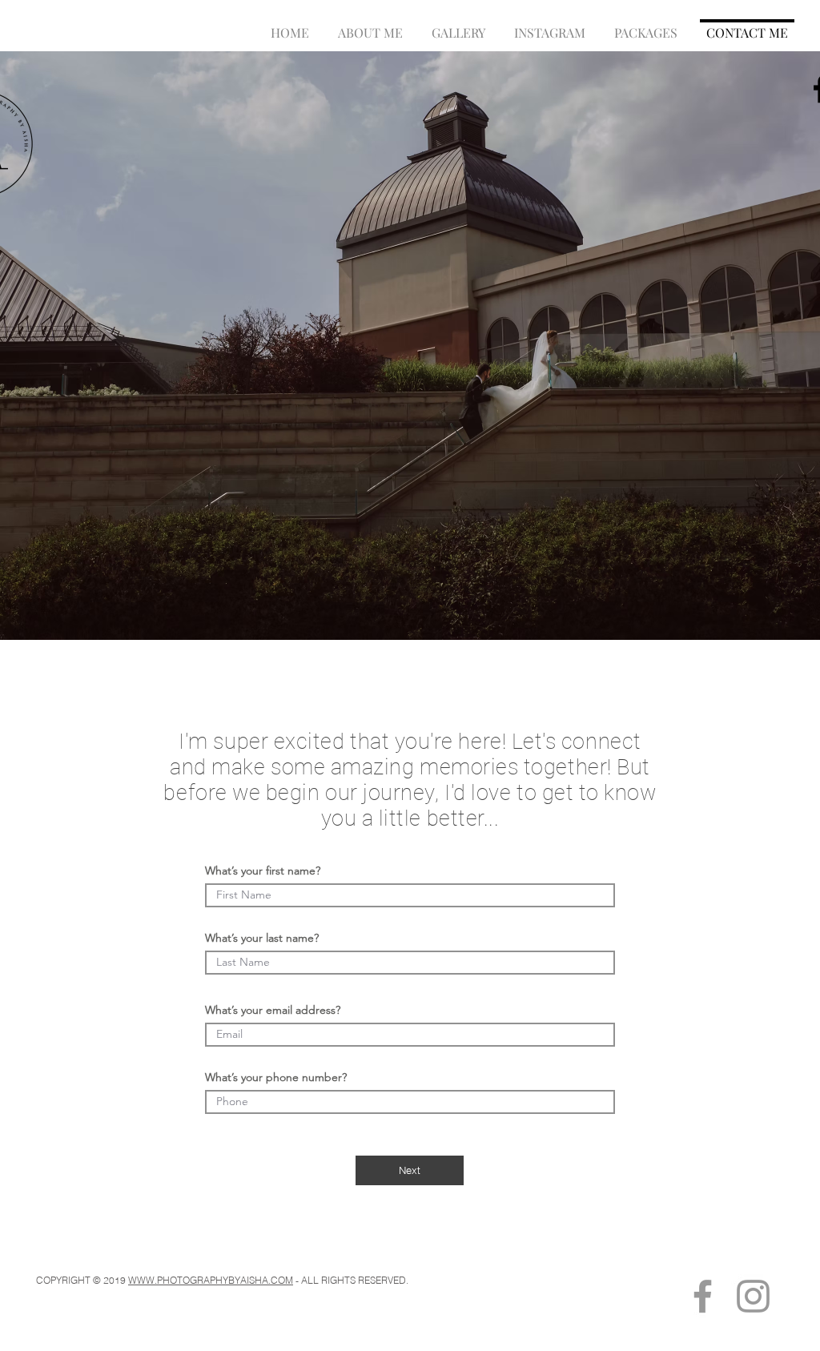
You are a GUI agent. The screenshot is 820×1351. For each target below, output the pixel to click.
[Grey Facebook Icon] (703, 1296)
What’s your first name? (262, 870)
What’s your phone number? (276, 1077)
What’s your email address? (272, 1009)
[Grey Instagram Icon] (753, 1296)
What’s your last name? (262, 937)
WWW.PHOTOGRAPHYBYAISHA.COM (210, 1280)
